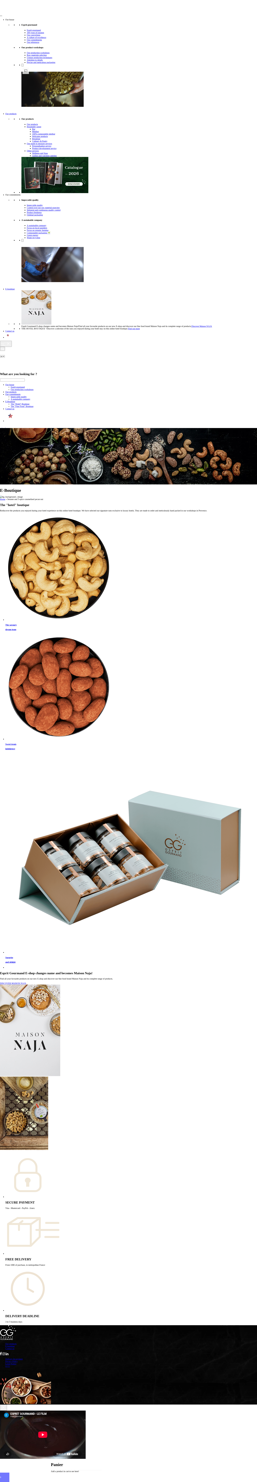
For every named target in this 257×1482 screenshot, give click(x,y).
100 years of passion (35, 32)
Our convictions (33, 35)
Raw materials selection (37, 55)
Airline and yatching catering (44, 156)
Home (2, 499)
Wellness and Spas (40, 153)
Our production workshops (38, 53)
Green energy (32, 235)
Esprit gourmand (34, 30)
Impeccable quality (35, 205)
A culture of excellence (36, 37)
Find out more (134, 329)
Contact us (9, 331)
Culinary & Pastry (39, 141)
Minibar (35, 131)
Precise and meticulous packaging (41, 62)
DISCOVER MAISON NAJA (13, 983)
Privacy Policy (11, 1361)
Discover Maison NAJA (201, 326)
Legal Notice (10, 1364)
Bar (33, 129)
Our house (9, 385)
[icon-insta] (4, 427)
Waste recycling (33, 238)
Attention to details (35, 60)
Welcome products (40, 136)
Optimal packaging (35, 215)
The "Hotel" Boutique (20, 404)
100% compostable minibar (43, 134)
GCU (7, 1366)
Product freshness (34, 212)
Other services (33, 151)
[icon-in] (7, 427)
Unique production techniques (39, 57)
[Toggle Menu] (1, 15)
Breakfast (36, 139)
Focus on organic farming (37, 230)
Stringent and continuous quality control (44, 210)
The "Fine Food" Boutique (22, 406)
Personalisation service (41, 146)
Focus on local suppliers (37, 228)
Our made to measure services (39, 143)
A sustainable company (36, 225)
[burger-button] (6, 344)
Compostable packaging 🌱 (38, 233)
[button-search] (2, 349)
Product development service (44, 148)
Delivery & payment (14, 1359)
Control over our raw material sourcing (43, 208)
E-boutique (10, 289)
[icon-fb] (1, 427)
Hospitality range (34, 127)
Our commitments (34, 40)
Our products (10, 114)
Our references (33, 42)
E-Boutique (10, 401)
